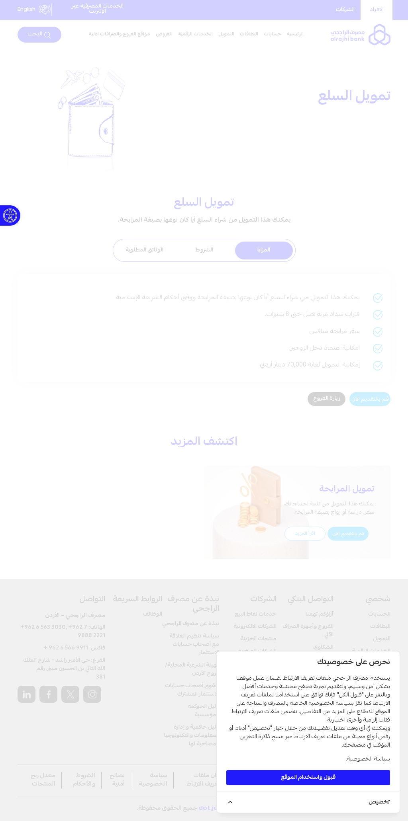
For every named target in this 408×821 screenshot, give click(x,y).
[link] (10, 215)
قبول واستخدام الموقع (308, 777)
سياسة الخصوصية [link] (368, 759)
